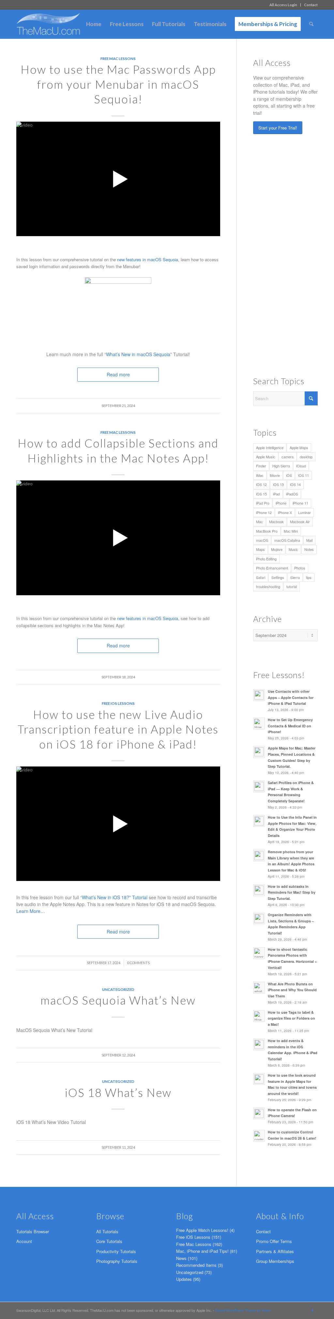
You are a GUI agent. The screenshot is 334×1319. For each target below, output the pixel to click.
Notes (309, 549)
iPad (276, 493)
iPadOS (292, 493)
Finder (261, 465)
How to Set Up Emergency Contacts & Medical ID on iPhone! (290, 726)
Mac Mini (291, 531)
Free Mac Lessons (118, 58)
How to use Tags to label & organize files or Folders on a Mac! (291, 1018)
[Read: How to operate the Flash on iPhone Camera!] (259, 1113)
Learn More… (30, 911)
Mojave (276, 549)
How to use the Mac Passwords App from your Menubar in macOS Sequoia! (118, 84)
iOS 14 (295, 484)
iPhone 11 (300, 503)
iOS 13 (278, 484)
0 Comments (138, 963)
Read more (118, 645)
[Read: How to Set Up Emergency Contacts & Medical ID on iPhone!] (259, 723)
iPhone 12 (264, 512)
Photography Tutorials (116, 1261)
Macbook (276, 521)
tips (308, 577)
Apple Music (265, 456)
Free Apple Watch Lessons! (202, 1230)
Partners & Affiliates (275, 1251)
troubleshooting (268, 586)
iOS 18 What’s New (118, 1092)
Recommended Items (196, 1265)
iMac (260, 475)
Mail (309, 540)
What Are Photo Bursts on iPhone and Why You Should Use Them (292, 990)
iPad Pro (262, 503)
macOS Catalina (287, 540)
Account (24, 1241)
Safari (260, 577)
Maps (260, 549)
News (181, 1258)
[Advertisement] (293, 254)
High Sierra (281, 465)
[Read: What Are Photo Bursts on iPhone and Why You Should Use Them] (259, 987)
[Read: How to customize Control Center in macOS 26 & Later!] (259, 1136)
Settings (277, 577)
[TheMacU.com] (48, 24)
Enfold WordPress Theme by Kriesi (243, 1310)
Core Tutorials (109, 1241)
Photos (299, 567)
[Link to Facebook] (313, 1310)
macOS (262, 540)
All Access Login (283, 5)
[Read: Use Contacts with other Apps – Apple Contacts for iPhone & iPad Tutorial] (259, 695)
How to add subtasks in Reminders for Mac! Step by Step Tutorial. (291, 892)
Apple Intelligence (269, 447)
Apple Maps (299, 447)
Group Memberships (275, 1261)
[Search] (311, 24)
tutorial (291, 586)
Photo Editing (266, 558)
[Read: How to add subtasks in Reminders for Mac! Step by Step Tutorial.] (259, 890)
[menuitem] (283, 5)
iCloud (301, 465)
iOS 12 (261, 484)
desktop (306, 456)
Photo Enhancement (272, 567)
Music (293, 549)
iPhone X (285, 512)
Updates (184, 1279)
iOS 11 (303, 475)
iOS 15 (261, 493)
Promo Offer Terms (274, 1241)
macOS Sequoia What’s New (118, 1000)
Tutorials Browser (32, 1231)
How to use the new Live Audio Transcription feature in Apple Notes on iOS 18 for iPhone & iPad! (118, 729)
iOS (289, 475)
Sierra (295, 577)
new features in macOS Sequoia (147, 259)
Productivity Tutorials (116, 1251)
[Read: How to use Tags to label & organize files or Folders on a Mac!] (259, 1016)
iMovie (275, 475)
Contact (311, 5)
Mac (259, 521)
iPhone (281, 503)
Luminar (304, 512)
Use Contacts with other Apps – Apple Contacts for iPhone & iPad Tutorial (290, 697)
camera (287, 456)
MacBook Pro (267, 531)
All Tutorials (107, 1231)
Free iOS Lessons (118, 703)
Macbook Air (300, 521)
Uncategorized (118, 989)
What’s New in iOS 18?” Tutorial (114, 897)
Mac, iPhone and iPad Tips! (202, 1251)
